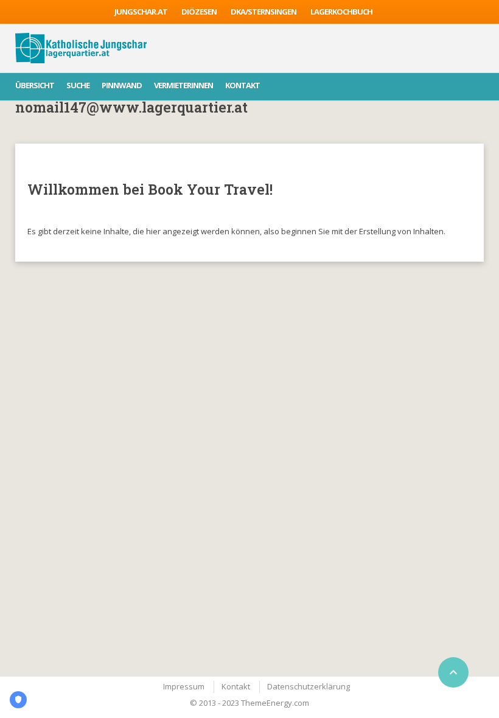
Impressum (183, 686)
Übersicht (34, 85)
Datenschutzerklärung (308, 686)
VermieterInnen (183, 85)
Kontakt (242, 85)
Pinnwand (122, 85)
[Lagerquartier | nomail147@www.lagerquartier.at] (81, 48)
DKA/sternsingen (263, 11)
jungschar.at (140, 11)
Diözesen (199, 11)
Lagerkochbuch (341, 11)
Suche (77, 85)
